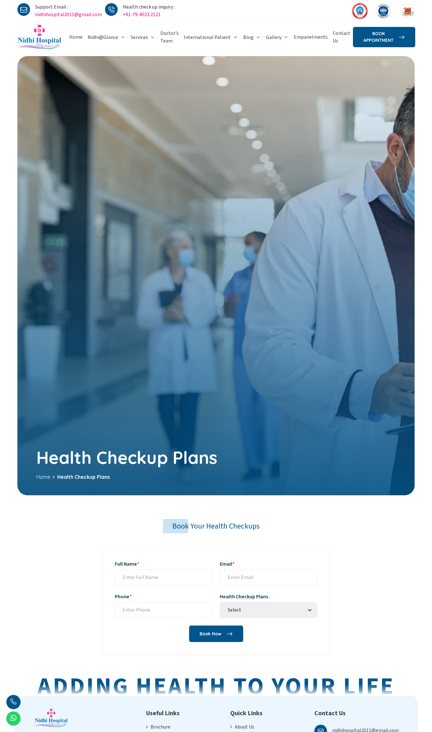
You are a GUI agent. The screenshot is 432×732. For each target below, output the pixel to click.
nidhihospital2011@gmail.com (68, 14)
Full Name (127, 564)
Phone (123, 596)
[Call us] (13, 702)
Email (227, 564)
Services (139, 37)
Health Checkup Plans (244, 596)
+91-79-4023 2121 (142, 14)
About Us (244, 726)
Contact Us (341, 37)
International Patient (207, 37)
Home (76, 37)
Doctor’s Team (169, 37)
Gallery (273, 37)
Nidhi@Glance (103, 37)
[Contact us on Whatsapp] (13, 718)
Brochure (160, 726)
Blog (248, 37)
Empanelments (311, 37)
